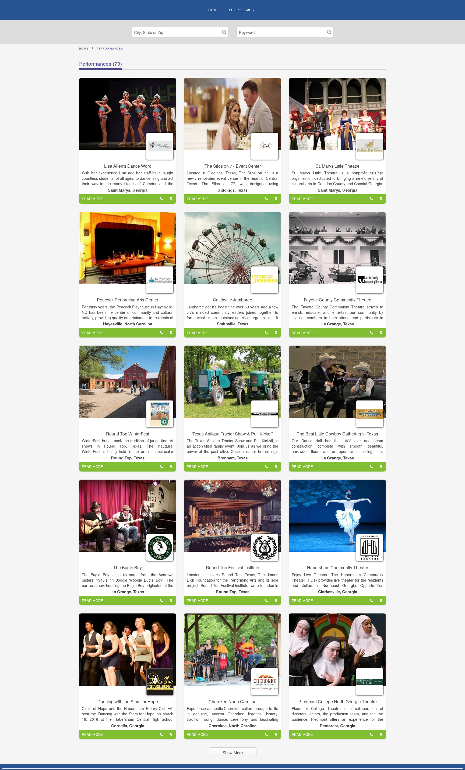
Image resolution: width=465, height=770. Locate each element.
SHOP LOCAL (240, 10)
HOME (213, 10)
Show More (233, 752)
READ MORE (92, 198)
